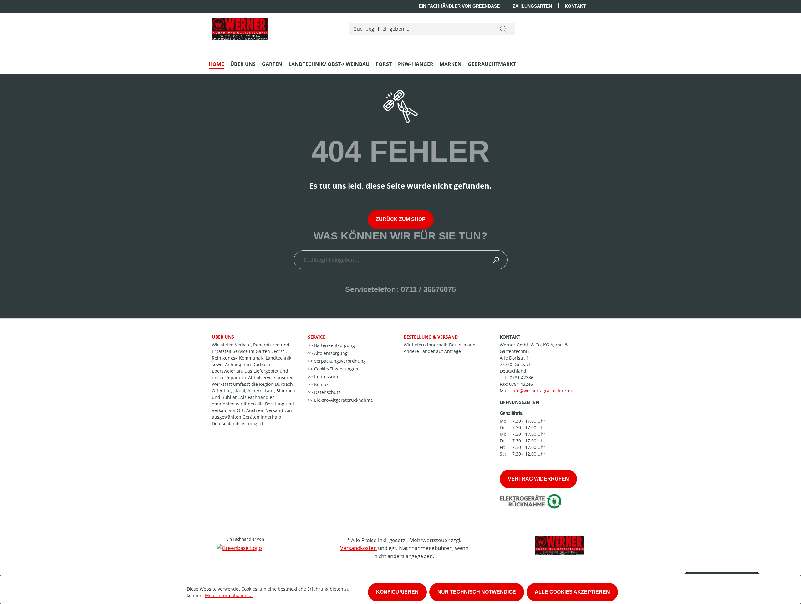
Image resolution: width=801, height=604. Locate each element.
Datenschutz (326, 392)
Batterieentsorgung (334, 345)
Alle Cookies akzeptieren (572, 592)
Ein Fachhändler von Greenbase (459, 5)
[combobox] (420, 29)
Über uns (223, 337)
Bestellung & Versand (431, 337)
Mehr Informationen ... (229, 595)
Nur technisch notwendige (476, 592)
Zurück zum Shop (401, 219)
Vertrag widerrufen (538, 478)
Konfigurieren (397, 592)
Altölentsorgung (330, 353)
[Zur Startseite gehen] (240, 27)
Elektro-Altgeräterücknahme (343, 400)
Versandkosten (358, 547)
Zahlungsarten (532, 5)
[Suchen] (503, 29)
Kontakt (575, 5)
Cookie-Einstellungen (335, 369)
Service (316, 337)
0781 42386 (521, 377)
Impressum (325, 377)
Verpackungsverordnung (339, 361)
